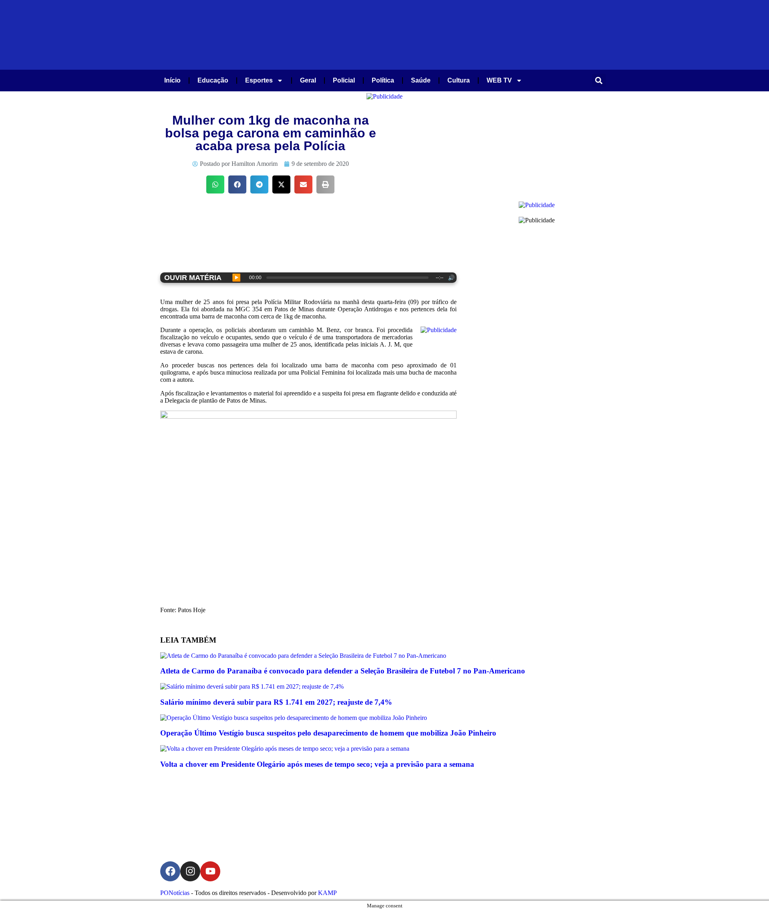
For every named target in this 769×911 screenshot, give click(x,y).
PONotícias (174, 892)
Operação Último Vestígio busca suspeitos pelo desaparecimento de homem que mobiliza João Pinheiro (328, 733)
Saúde (421, 80)
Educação (212, 80)
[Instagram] (190, 871)
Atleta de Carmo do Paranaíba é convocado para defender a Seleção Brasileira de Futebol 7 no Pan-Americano (342, 671)
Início (172, 80)
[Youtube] (210, 871)
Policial (344, 80)
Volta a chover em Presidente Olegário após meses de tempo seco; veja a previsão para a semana (317, 764)
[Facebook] (170, 871)
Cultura (458, 80)
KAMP (327, 892)
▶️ (236, 278)
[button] (599, 80)
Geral (308, 80)
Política (383, 80)
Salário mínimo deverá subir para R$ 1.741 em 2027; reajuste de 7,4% (276, 702)
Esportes (259, 80)
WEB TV (499, 80)
